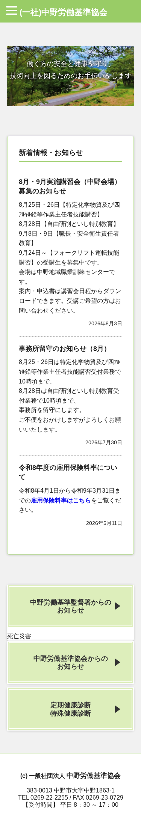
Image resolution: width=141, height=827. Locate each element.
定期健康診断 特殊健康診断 (70, 709)
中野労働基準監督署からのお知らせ (70, 606)
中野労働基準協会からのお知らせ (70, 662)
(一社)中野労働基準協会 (64, 12)
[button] (13, 11)
